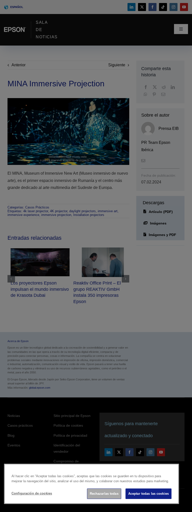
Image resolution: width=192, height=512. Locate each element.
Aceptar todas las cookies (148, 493)
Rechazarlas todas (104, 493)
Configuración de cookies (32, 493)
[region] (91, 484)
